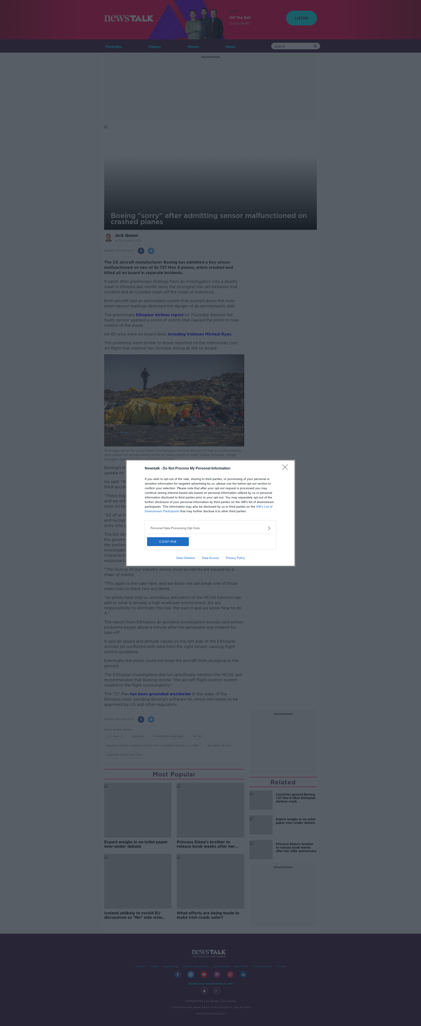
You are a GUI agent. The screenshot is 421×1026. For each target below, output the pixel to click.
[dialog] (210, 513)
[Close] (286, 468)
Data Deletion (185, 558)
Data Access (210, 558)
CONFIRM (168, 541)
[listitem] (210, 528)
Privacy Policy (235, 558)
